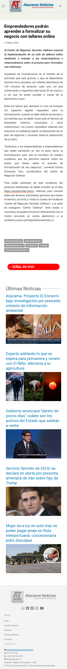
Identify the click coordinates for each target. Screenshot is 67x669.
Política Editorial (11, 635)
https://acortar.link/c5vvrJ (19, 191)
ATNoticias (32, 245)
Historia (7, 630)
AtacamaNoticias (33, 241)
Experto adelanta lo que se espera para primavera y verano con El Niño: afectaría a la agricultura (33, 361)
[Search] (60, 6)
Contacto (8, 639)
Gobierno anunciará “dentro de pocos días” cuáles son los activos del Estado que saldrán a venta (32, 418)
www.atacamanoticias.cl (17, 250)
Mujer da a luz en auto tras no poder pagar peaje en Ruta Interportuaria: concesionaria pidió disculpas (31, 533)
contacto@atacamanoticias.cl (20, 650)
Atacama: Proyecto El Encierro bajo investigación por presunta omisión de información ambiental (33, 303)
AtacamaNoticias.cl (15, 245)
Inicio (6, 621)
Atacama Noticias (14, 241)
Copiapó (43, 245)
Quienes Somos (11, 625)
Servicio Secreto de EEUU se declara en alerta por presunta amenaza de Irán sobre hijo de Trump (32, 475)
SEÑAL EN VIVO (22, 266)
